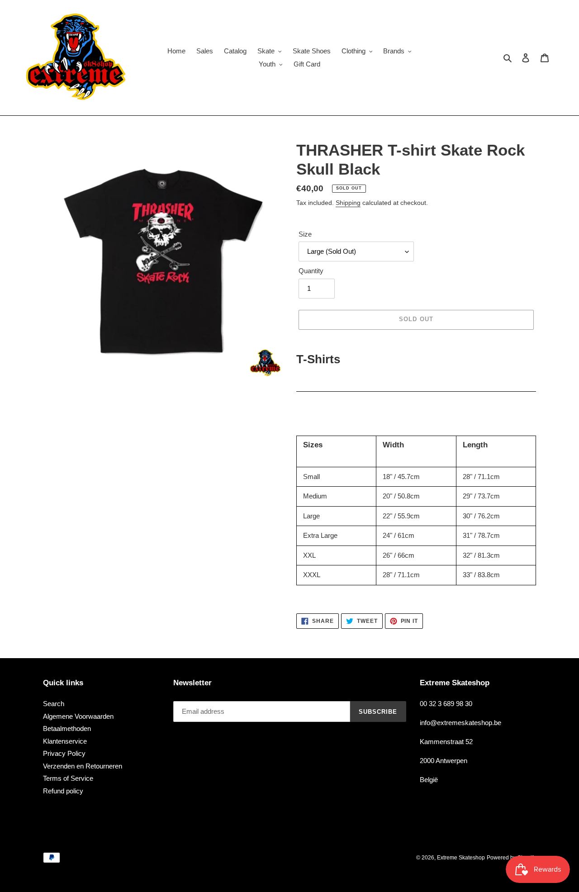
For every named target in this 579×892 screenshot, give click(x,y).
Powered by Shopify (511, 857)
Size (305, 234)
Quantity (311, 271)
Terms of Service (68, 778)
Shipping (348, 202)
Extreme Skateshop (461, 857)
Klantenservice (65, 741)
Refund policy (63, 791)
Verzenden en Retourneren (82, 766)
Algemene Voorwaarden (78, 716)
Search (53, 703)
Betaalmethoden (67, 728)
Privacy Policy (64, 753)
